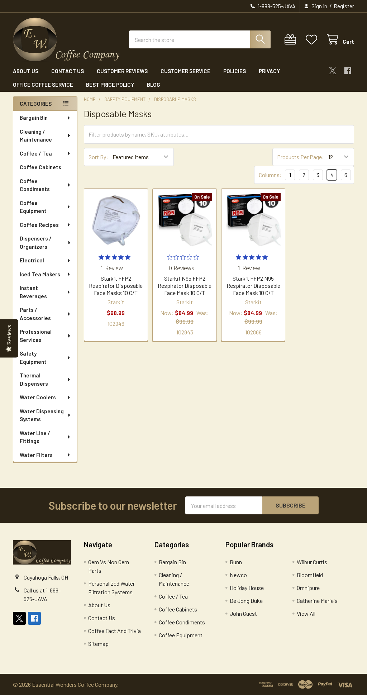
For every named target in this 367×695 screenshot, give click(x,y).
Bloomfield (310, 574)
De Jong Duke (246, 600)
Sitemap (98, 643)
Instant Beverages (33, 292)
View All (306, 613)
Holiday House (247, 587)
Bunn (236, 561)
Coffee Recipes (39, 225)
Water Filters (36, 455)
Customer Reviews (122, 71)
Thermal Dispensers (34, 379)
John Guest (243, 613)
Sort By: (98, 156)
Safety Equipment (33, 357)
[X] (332, 70)
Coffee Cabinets (40, 167)
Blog (153, 84)
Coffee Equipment (33, 207)
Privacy (269, 71)
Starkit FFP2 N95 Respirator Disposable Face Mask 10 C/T (253, 285)
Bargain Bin (34, 117)
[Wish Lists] (313, 39)
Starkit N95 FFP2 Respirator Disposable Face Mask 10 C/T (184, 285)
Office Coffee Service (43, 84)
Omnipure (308, 587)
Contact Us (67, 71)
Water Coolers (38, 397)
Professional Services (36, 335)
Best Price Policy (110, 84)
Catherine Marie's (317, 600)
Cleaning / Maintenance (36, 135)
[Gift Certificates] (291, 39)
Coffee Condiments (35, 185)
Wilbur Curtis (312, 561)
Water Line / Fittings (35, 437)
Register (344, 6)
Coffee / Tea (36, 153)
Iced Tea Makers (40, 274)
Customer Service (185, 71)
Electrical (32, 260)
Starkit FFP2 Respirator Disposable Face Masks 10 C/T (116, 285)
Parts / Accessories (35, 313)
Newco (238, 574)
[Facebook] (347, 70)
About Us (25, 71)
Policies (234, 71)
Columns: (270, 174)
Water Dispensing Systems (42, 415)
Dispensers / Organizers (36, 242)
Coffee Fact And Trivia (114, 630)
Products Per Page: (300, 156)
